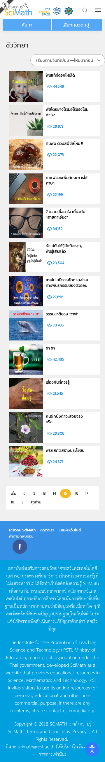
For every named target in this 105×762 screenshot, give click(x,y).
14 (54, 493)
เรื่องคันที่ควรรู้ (58, 382)
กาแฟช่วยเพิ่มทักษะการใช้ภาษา (67, 181)
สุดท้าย (35, 502)
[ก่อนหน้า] (24, 494)
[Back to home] (18, 9)
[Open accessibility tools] (92, 749)
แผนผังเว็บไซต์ (70, 530)
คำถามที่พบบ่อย (21, 536)
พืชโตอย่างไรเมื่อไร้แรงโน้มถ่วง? (67, 112)
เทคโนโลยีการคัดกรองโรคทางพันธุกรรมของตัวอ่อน (67, 283)
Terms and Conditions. (48, 731)
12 (34, 493)
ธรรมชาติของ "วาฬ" (62, 314)
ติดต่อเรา (47, 530)
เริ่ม (13, 493)
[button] (98, 10)
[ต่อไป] (22, 502)
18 (12, 502)
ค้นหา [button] (27, 24)
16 (76, 493)
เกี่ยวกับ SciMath (22, 530)
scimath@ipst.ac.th (36, 746)
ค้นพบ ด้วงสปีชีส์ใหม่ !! (64, 144)
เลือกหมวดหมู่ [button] (75, 24)
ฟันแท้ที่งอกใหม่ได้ (60, 75)
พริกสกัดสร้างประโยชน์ (65, 450)
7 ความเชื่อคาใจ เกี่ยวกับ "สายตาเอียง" (65, 215)
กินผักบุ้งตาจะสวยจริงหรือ (64, 419)
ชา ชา (50, 348)
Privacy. (80, 731)
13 (44, 493)
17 (86, 493)
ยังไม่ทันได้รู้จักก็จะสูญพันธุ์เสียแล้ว (64, 249)
